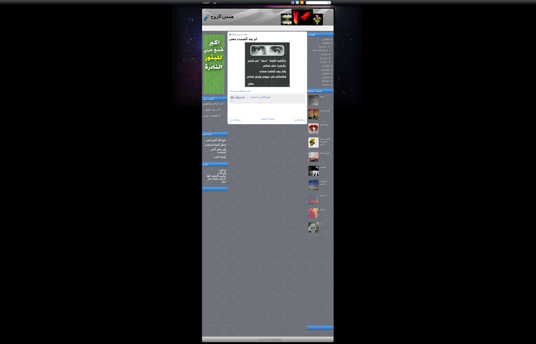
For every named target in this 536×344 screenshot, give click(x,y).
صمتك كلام (324, 125)
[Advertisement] (261, 108)
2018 (327, 70)
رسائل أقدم (300, 120)
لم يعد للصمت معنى (243, 39)
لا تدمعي (323, 195)
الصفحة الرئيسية (267, 119)
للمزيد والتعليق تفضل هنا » (240, 91)
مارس (324, 62)
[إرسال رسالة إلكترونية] (243, 97)
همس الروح (222, 16)
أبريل (325, 58)
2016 (327, 74)
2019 (327, 66)
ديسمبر (324, 47)
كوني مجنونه (325, 111)
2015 (327, 77)
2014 (327, 81)
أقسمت (323, 167)
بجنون (322, 96)
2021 (327, 40)
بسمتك (322, 209)
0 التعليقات (254, 97)
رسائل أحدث (235, 120)
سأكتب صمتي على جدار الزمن (325, 141)
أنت (321, 224)
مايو (325, 54)
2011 (327, 85)
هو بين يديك (324, 153)
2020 (327, 43)
